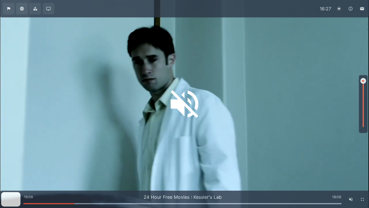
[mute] (351, 199)
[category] (35, 8)
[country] (8, 8)
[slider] (363, 81)
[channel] (48, 8)
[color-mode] (339, 8)
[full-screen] (362, 199)
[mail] (362, 8)
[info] (350, 8)
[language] (22, 8)
